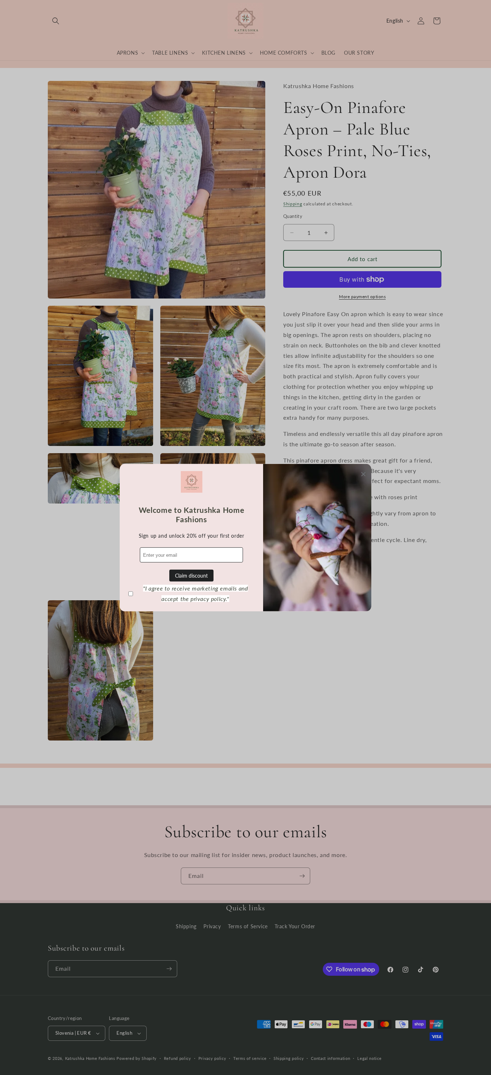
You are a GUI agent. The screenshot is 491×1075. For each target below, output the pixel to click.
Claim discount (191, 576)
